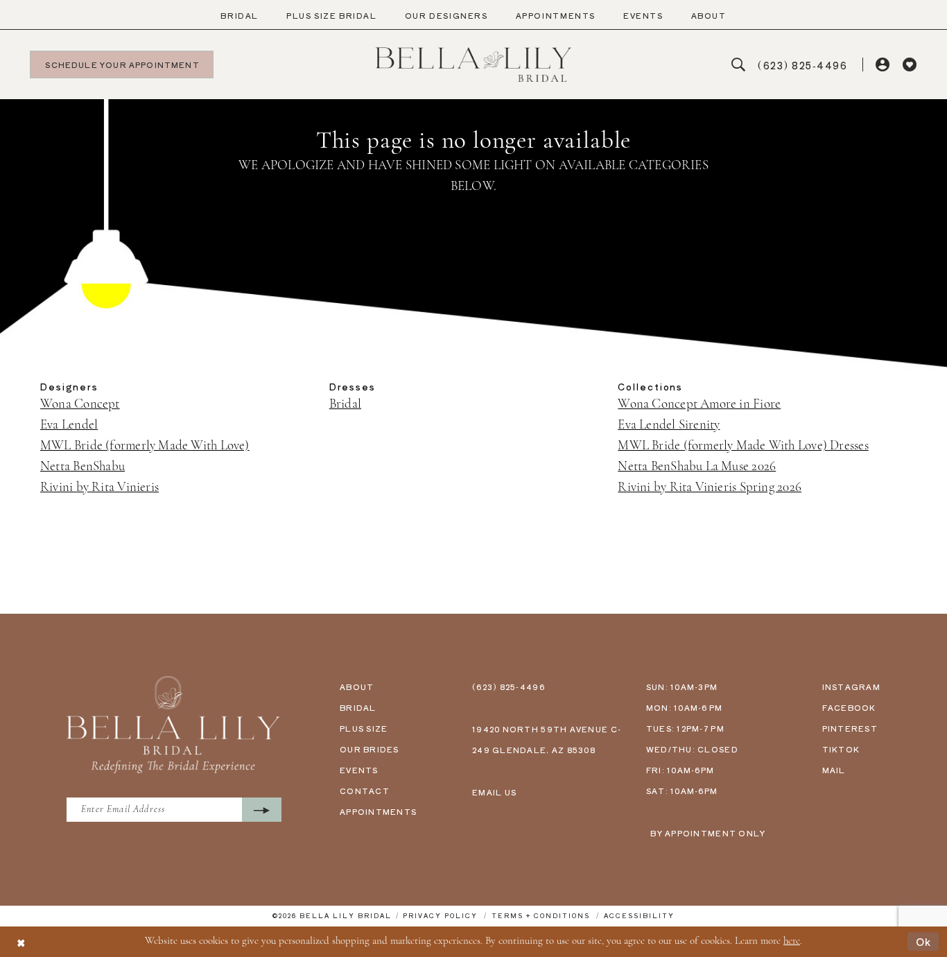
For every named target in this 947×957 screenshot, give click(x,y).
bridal (358, 707)
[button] (883, 64)
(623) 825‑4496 (508, 686)
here (791, 941)
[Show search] (738, 64)
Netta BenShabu (82, 467)
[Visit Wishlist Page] (909, 64)
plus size (364, 728)
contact (365, 790)
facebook (849, 707)
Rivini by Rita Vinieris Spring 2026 (709, 487)
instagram (851, 686)
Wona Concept (80, 404)
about (357, 686)
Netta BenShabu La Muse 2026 (697, 467)
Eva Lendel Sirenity (669, 425)
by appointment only (707, 832)
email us (494, 792)
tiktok (841, 749)
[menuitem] (239, 15)
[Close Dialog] (20, 941)
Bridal (345, 404)
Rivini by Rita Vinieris (99, 487)
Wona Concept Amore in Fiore (699, 404)
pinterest (850, 728)
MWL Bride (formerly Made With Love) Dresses (743, 446)
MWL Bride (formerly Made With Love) (145, 446)
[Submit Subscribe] (261, 810)
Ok (924, 941)
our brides (369, 749)
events (359, 769)
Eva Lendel (69, 425)
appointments (378, 811)
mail (834, 769)
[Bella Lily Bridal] (474, 64)
